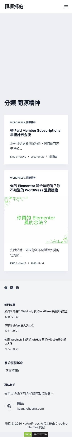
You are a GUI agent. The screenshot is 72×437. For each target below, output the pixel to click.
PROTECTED (40, 434)
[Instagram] (17, 287)
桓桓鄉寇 (14, 6)
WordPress (17, 122)
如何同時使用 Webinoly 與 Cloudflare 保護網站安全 (36, 311)
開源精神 (31, 122)
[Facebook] (5, 287)
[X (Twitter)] (11, 287)
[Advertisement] (36, 51)
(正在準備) (11, 370)
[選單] (66, 6)
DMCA (28, 434)
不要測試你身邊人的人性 (19, 325)
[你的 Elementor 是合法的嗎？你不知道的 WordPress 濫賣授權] (36, 220)
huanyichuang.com (30, 408)
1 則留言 (53, 156)
